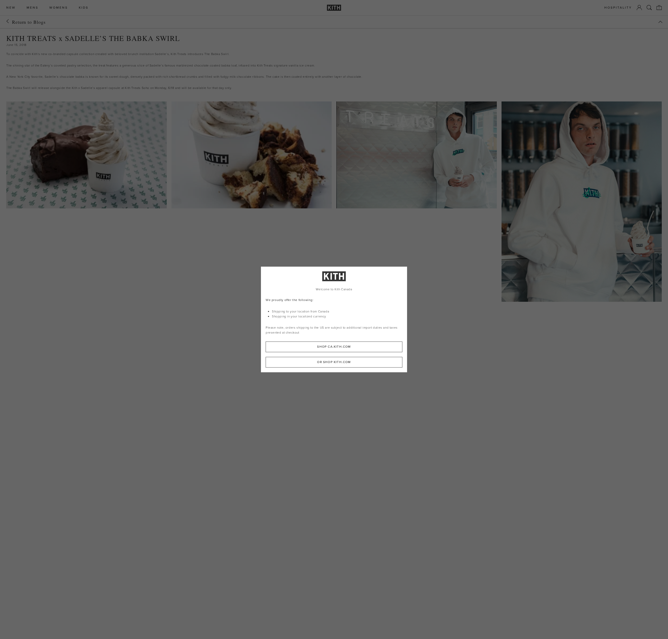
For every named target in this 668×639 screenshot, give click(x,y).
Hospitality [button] (618, 8)
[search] (649, 7)
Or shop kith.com (334, 362)
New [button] (11, 8)
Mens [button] (32, 8)
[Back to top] (660, 22)
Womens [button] (58, 8)
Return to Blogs (29, 22)
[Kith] (334, 8)
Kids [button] (83, 8)
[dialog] (334, 319)
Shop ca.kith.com (334, 347)
